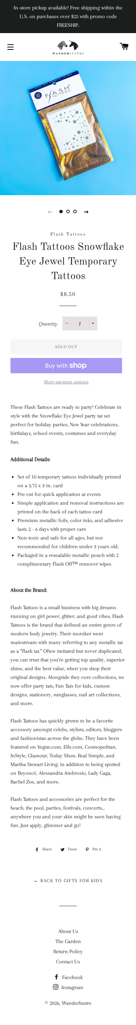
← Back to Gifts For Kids (68, 880)
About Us (68, 931)
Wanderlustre (76, 1003)
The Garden (68, 941)
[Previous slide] (50, 211)
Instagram (71, 987)
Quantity (48, 324)
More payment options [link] (66, 381)
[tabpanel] (68, 127)
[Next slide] (86, 211)
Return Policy (68, 951)
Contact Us (68, 961)
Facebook (72, 977)
